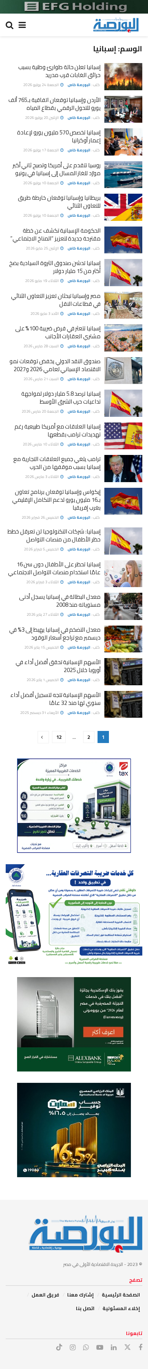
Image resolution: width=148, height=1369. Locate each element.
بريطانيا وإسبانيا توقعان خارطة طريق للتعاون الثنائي (59, 201)
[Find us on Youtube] (99, 1347)
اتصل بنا (85, 1308)
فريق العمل (45, 1294)
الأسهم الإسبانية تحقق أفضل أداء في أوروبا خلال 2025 (58, 666)
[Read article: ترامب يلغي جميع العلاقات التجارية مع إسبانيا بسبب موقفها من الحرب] (123, 468)
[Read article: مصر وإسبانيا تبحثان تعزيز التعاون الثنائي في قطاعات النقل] (123, 305)
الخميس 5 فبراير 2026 (42, 549)
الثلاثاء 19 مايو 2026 (42, 280)
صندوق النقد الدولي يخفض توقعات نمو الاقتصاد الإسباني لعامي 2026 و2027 (55, 365)
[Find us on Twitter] (127, 1347)
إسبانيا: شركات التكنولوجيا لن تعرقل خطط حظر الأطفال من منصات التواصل (54, 535)
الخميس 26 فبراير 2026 (41, 517)
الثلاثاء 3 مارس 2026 (42, 476)
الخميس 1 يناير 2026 (43, 679)
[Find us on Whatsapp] (86, 1347)
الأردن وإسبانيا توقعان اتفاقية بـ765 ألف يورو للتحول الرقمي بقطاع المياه (54, 103)
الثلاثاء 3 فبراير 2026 (43, 582)
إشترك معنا (80, 1294)
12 (58, 737)
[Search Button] (9, 25)
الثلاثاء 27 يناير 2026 (43, 614)
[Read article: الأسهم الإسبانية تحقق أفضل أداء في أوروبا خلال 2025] (123, 671)
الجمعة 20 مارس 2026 (41, 411)
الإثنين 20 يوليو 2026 (42, 117)
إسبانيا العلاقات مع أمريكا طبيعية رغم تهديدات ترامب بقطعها (57, 430)
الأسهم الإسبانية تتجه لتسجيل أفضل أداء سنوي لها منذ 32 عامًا (55, 698)
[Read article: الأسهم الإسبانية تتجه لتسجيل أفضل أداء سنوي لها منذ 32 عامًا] (123, 704)
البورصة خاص (79, 84)
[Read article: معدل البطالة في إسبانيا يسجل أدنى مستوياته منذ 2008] (123, 606)
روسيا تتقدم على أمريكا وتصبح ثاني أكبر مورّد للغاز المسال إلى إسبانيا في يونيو (57, 169)
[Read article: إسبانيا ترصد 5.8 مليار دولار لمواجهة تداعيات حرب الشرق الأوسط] (123, 403)
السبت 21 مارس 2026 (42, 378)
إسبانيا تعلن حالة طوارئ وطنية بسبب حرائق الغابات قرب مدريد (59, 71)
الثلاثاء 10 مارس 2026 (41, 444)
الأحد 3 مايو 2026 (45, 313)
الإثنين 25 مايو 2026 (43, 248)
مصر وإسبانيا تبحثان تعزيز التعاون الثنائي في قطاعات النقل (56, 299)
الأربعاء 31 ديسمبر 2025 (40, 712)
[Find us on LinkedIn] (114, 1347)
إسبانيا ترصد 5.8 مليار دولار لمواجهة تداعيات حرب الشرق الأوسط (61, 397)
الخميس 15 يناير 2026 (42, 647)
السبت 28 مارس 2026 (42, 346)
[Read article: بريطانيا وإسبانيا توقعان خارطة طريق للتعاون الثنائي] (123, 207)
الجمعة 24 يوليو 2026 (41, 84)
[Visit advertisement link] (74, 7)
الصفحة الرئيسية (121, 1294)
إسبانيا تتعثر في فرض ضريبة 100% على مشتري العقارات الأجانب (58, 332)
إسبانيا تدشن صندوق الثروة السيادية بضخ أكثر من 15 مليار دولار (55, 266)
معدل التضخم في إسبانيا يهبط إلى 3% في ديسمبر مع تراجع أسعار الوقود (55, 633)
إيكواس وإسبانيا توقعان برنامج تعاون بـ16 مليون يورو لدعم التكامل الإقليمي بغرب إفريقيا (56, 499)
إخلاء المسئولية (121, 1308)
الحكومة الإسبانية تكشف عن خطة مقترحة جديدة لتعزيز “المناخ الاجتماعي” (55, 234)
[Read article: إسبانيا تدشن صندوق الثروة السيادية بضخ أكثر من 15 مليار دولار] (123, 272)
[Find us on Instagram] (73, 1347)
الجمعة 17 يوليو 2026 (41, 150)
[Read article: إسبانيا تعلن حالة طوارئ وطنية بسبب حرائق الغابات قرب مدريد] (123, 76)
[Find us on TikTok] (59, 1347)
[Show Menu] (22, 25)
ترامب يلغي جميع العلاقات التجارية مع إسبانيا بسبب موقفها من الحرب (57, 462)
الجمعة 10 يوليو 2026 (41, 183)
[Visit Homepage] (116, 24)
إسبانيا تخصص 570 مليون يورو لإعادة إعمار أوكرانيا (59, 136)
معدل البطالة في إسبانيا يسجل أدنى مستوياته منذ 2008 (60, 600)
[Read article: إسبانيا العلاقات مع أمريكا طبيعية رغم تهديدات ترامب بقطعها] (123, 436)
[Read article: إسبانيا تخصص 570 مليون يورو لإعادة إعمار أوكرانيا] (123, 142)
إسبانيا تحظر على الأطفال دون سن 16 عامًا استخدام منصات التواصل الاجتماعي (54, 568)
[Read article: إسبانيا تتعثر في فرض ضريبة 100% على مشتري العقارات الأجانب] (123, 338)
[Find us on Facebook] (140, 1347)
